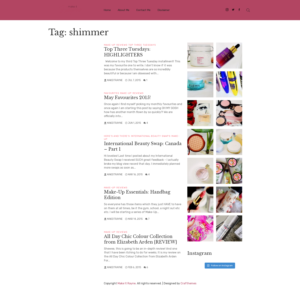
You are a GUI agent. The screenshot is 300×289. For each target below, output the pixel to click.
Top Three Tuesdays (142, 45)
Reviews (121, 45)
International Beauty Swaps (150, 136)
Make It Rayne (127, 283)
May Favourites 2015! (127, 97)
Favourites (111, 93)
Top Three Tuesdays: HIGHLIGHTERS (127, 52)
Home (107, 10)
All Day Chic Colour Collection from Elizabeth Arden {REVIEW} (140, 239)
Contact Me (143, 10)
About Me (123, 10)
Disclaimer (163, 10)
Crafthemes (188, 283)
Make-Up (109, 45)
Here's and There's (117, 136)
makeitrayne (115, 80)
